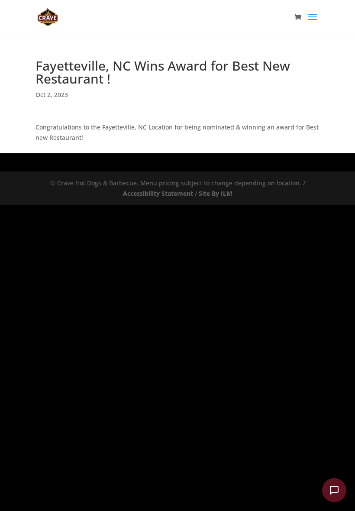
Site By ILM (215, 193)
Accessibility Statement (158, 193)
